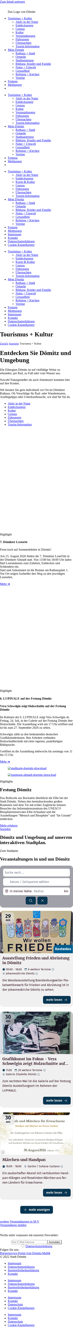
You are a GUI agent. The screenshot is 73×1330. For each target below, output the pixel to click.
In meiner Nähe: (21, 891)
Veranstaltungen (25, 35)
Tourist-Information (28, 46)
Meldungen (15, 84)
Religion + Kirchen (27, 74)
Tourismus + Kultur (20, 18)
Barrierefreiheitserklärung (23, 1270)
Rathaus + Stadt (25, 53)
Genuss (20, 28)
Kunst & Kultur (25, 182)
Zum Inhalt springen (12, 1)
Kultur (20, 32)
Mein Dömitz (16, 49)
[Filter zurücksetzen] (42, 900)
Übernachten (23, 42)
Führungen (22, 39)
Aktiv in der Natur (27, 22)
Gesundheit (23, 70)
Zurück (4, 343)
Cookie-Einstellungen (21, 244)
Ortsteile (21, 56)
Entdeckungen (24, 25)
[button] (19, 403)
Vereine (20, 77)
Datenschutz (15, 1304)
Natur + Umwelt (26, 67)
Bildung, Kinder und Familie (33, 63)
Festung (13, 81)
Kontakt (13, 237)
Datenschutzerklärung (21, 241)
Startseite (14, 343)
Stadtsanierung (25, 60)
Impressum (14, 234)
